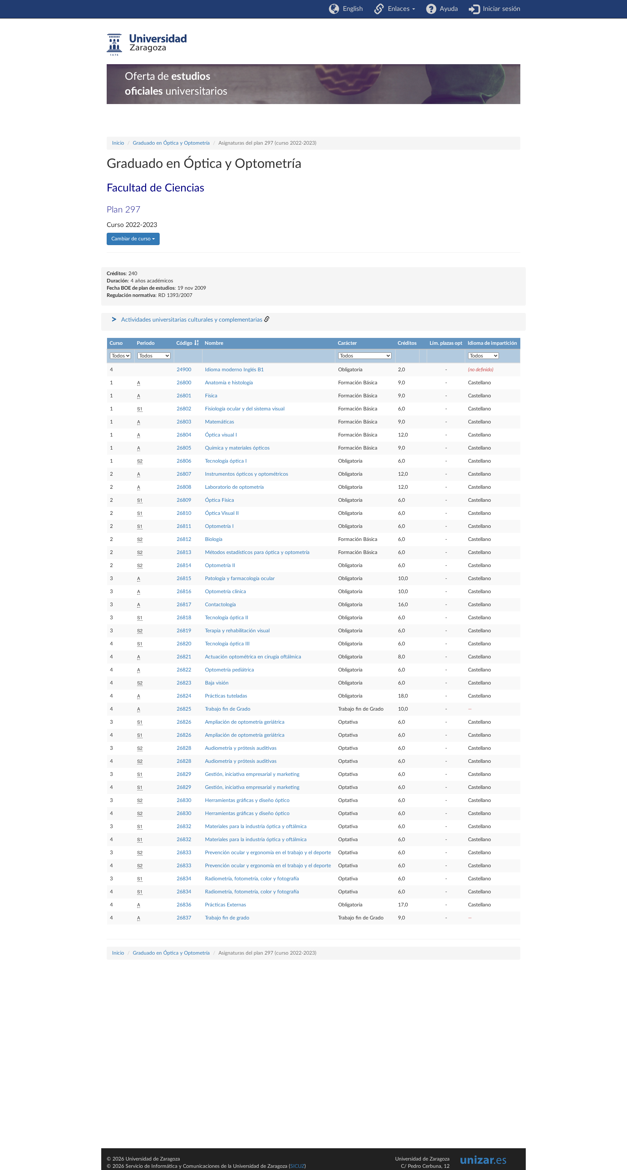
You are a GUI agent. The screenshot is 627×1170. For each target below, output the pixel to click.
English (351, 9)
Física (211, 395)
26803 (184, 422)
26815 (184, 578)
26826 (184, 722)
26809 (184, 500)
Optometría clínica (225, 591)
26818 (184, 617)
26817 (184, 604)
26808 (184, 487)
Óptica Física (219, 500)
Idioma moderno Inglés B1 (234, 369)
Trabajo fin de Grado (227, 709)
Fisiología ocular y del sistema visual (244, 409)
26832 (184, 826)
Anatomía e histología (229, 382)
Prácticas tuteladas (226, 696)
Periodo (146, 343)
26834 (184, 878)
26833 (184, 852)
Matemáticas (219, 422)
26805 (184, 448)
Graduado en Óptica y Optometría (171, 143)
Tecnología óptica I (226, 461)
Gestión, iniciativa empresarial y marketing (252, 774)
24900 (184, 369)
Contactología (220, 604)
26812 (184, 539)
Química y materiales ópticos (237, 448)
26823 (184, 683)
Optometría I (219, 526)
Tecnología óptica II (226, 617)
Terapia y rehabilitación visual (237, 630)
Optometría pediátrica (229, 670)
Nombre (214, 343)
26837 (184, 918)
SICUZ (297, 1166)
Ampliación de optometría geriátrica (244, 722)
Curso (116, 343)
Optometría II (220, 565)
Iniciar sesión (499, 9)
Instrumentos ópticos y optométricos (246, 474)
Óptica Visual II (222, 513)
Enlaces (397, 9)
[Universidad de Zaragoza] (147, 45)
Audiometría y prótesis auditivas (240, 748)
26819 (184, 630)
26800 (184, 382)
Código (184, 343)
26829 (184, 774)
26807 (184, 474)
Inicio (118, 143)
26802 (184, 409)
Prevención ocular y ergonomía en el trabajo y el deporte (268, 852)
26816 (184, 591)
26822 (184, 670)
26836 (184, 905)
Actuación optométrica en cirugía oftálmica (253, 657)
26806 (184, 461)
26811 (184, 526)
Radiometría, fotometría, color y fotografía (252, 878)
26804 (184, 435)
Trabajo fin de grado (227, 918)
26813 (184, 552)
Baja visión (217, 683)
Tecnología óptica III (227, 643)
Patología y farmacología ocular (240, 578)
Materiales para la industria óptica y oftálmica (256, 826)
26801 (184, 395)
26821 (184, 657)
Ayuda (447, 9)
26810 (184, 513)
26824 (184, 696)
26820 (184, 643)
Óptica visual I (221, 435)
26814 (184, 565)
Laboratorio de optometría (234, 487)
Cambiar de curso (131, 238)
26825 (184, 709)
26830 (184, 800)
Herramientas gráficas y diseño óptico (247, 800)
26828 (184, 748)
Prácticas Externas (225, 905)
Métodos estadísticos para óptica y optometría (257, 552)
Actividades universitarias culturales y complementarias (191, 320)
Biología (213, 539)
